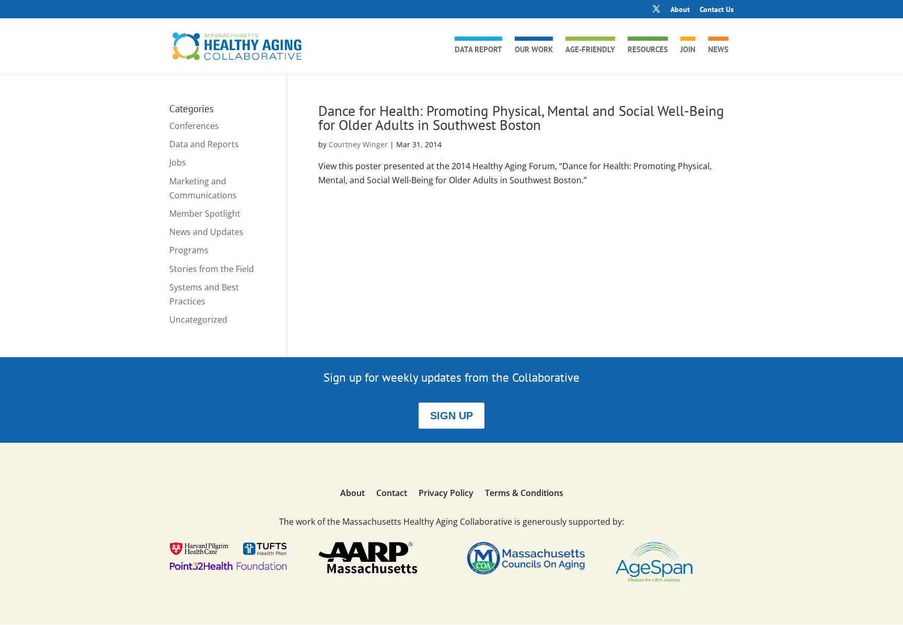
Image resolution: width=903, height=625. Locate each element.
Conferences (194, 126)
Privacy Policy (446, 494)
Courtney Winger (358, 144)
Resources (648, 50)
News (718, 50)
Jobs (177, 162)
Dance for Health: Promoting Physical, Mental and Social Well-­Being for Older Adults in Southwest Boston (521, 118)
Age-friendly (590, 50)
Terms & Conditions (524, 494)
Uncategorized (198, 319)
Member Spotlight (204, 213)
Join (688, 50)
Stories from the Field (211, 269)
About (680, 10)
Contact (391, 494)
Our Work (534, 50)
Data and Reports (204, 144)
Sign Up (451, 415)
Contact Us (717, 10)
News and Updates (206, 232)
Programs (189, 250)
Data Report (478, 50)
